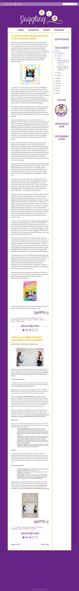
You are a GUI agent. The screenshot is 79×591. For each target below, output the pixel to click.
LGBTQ (30, 320)
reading (36, 320)
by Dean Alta (20, 255)
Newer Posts (15, 544)
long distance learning (27, 529)
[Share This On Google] (33, 330)
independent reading (19, 320)
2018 (56, 83)
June (58, 58)
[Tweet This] (26, 330)
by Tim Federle (24, 238)
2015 (56, 90)
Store (46, 30)
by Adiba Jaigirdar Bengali (23, 164)
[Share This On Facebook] (36, 330)
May (58, 73)
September (60, 53)
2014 (56, 93)
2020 (56, 78)
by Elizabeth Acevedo (23, 87)
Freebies (59, 30)
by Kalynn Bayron (21, 194)
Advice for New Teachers (26, 527)
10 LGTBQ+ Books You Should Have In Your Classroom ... (63, 62)
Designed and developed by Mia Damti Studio (39, 589)
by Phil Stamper (20, 179)
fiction (39, 318)
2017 (56, 85)
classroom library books (26, 318)
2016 (56, 88)
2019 (56, 81)
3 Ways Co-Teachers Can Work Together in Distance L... (63, 68)
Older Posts (45, 544)
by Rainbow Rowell (19, 143)
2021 (56, 51)
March (59, 75)
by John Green (22, 107)
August (59, 56)
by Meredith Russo (21, 221)
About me (33, 30)
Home (21, 30)
